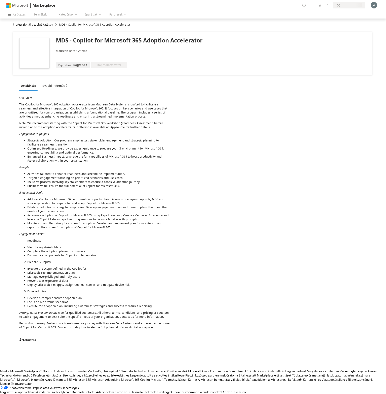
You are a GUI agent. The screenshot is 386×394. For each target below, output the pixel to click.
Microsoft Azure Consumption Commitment (217, 371)
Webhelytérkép (61, 392)
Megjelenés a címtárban (323, 371)
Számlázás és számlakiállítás (265, 371)
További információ (54, 86)
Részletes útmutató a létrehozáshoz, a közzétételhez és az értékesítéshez (81, 375)
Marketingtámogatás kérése (358, 371)
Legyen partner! (295, 371)
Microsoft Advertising (106, 379)
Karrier (192, 379)
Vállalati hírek (240, 379)
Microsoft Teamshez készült (169, 379)
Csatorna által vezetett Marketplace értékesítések (258, 375)
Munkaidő (94, 371)
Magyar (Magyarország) (16, 384)
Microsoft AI (8, 379)
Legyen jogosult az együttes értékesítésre (157, 375)
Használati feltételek (144, 392)
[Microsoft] (17, 5)
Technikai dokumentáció (150, 371)
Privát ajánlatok (177, 371)
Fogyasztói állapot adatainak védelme (25, 392)
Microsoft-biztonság (30, 379)
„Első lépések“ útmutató (117, 371)
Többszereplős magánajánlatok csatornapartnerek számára (331, 375)
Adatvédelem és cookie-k (113, 392)
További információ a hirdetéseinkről (197, 392)
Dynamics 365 (62, 379)
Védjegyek (165, 392)
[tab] (29, 85)
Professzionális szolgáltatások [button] (33, 24)
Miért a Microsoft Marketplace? (21, 371)
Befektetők (295, 379)
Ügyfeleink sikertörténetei (70, 371)
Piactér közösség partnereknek (205, 375)
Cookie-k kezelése (235, 392)
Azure (48, 379)
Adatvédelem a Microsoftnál (268, 379)
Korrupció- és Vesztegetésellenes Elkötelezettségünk (338, 379)
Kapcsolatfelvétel (83, 392)
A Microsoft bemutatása (214, 379)
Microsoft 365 (82, 379)
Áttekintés (28, 86)
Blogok (47, 371)
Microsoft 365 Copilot (135, 379)
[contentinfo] (56, 24)
